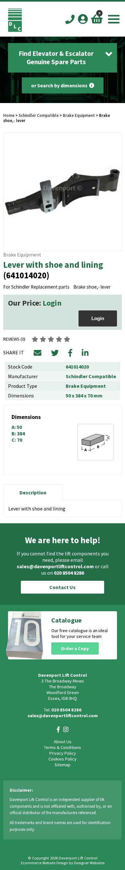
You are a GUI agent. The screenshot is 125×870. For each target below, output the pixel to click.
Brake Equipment (79, 115)
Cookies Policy (62, 759)
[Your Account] (83, 19)
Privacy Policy (62, 753)
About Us (62, 741)
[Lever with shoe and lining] (62, 192)
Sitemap (62, 765)
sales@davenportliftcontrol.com (55, 566)
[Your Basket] (97, 19)
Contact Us (62, 587)
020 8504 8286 (69, 573)
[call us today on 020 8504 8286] (70, 19)
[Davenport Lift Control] (15, 30)
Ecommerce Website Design (44, 862)
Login (52, 303)
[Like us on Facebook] (58, 729)
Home (8, 115)
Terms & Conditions (62, 747)
